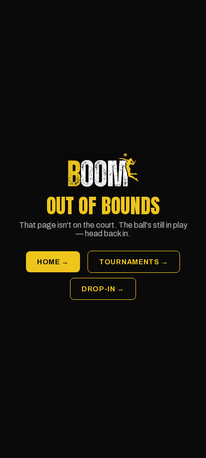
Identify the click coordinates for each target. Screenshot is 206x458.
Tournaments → (133, 262)
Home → (53, 262)
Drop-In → (103, 289)
